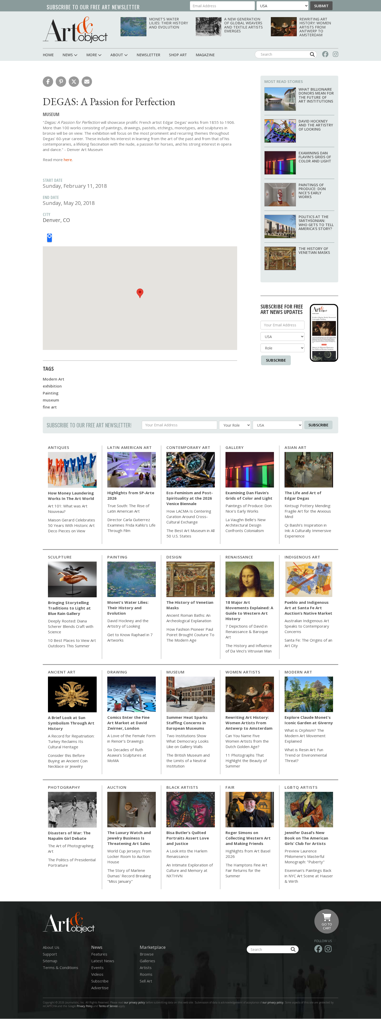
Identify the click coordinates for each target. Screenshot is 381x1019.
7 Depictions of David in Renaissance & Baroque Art (246, 631)
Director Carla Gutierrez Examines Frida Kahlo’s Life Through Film (131, 525)
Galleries (147, 960)
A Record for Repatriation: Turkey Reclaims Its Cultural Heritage (71, 741)
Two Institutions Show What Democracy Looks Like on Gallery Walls (187, 741)
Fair (230, 787)
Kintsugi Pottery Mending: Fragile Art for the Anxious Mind (308, 511)
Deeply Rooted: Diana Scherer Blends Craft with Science (70, 626)
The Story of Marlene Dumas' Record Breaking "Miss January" (129, 876)
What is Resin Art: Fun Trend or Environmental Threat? (306, 755)
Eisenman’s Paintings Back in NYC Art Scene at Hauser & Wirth (309, 876)
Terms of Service (108, 1006)
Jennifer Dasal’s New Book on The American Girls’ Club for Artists (306, 838)
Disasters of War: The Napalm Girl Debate (69, 835)
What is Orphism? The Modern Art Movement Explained (305, 736)
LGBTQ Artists (301, 787)
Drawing (117, 671)
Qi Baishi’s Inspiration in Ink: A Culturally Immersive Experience (308, 530)
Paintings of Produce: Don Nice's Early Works (312, 190)
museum (51, 400)
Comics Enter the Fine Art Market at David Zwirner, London (128, 723)
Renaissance (239, 556)
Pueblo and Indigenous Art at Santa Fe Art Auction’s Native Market (308, 608)
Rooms (146, 974)
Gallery (234, 447)
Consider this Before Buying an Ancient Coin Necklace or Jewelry (68, 761)
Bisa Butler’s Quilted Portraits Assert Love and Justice (187, 838)
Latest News (102, 960)
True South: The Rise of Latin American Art (128, 508)
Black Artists (182, 787)
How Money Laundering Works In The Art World (71, 495)
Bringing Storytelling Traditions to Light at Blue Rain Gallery (69, 608)
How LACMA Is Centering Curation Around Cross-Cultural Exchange (188, 516)
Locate (49, 238)
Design (174, 556)
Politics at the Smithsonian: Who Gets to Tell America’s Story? (316, 222)
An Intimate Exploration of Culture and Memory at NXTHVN (189, 870)
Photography (64, 787)
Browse (147, 954)
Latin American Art (129, 447)
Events (97, 967)
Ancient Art (62, 671)
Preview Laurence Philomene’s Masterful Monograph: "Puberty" (304, 856)
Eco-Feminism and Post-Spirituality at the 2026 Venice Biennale (189, 498)
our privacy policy (134, 1002)
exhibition (52, 386)
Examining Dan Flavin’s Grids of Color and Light (315, 156)
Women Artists (242, 671)
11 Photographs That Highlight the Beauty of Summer (246, 760)
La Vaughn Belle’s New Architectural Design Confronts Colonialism (245, 525)
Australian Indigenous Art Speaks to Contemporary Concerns (307, 626)
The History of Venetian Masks (314, 250)
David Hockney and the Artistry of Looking (316, 125)
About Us (51, 947)
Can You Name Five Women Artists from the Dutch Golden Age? (247, 741)
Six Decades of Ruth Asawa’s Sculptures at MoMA (126, 755)
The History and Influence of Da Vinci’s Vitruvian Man (248, 648)
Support (50, 954)
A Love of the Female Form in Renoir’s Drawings (131, 738)
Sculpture (60, 556)
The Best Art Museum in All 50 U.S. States (190, 533)
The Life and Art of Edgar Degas (303, 495)
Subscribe (276, 360)
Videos (97, 974)
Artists (146, 967)
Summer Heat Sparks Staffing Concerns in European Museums (187, 723)
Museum (175, 671)
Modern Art (53, 379)
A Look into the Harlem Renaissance (186, 853)
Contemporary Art (188, 447)
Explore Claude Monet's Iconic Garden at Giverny (309, 720)
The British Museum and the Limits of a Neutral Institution (188, 760)
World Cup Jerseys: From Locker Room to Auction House (129, 856)
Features (99, 954)
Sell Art (146, 981)
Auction (116, 787)
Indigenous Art (302, 556)
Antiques (58, 447)
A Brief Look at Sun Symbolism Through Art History (71, 723)
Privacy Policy (85, 1006)
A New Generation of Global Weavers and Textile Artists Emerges (243, 25)
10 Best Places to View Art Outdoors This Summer (72, 643)
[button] (48, 81)
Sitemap (50, 960)
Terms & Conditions (60, 967)
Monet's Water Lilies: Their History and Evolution (168, 23)
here (68, 159)
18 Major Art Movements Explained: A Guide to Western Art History (249, 610)
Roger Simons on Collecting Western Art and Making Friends (248, 838)
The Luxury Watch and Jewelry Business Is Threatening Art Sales (129, 838)
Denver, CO (56, 220)
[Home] (75, 30)
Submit (321, 5)
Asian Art (296, 447)
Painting (51, 393)
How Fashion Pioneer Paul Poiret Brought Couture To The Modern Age (190, 635)
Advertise (100, 987)
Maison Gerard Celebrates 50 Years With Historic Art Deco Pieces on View (71, 525)
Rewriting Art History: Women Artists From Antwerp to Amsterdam (315, 27)
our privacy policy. (274, 1002)
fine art (50, 407)
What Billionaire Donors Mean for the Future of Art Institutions (316, 95)
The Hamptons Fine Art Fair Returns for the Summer (246, 870)
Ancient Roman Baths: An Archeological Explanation (188, 618)
